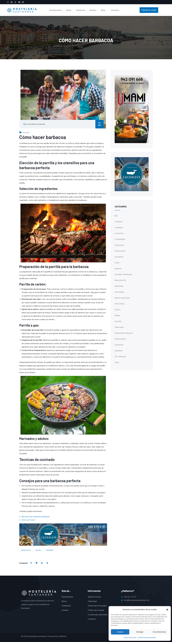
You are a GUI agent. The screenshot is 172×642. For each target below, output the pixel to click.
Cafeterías (80, 10)
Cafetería (119, 221)
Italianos (118, 268)
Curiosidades (120, 239)
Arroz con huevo (28, 520)
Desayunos (119, 245)
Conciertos (119, 233)
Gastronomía (120, 251)
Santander (119, 345)
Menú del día (120, 280)
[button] (167, 609)
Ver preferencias (159, 632)
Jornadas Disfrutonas (123, 274)
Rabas (117, 315)
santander (49, 550)
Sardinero (119, 350)
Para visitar (119, 303)
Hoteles (93, 10)
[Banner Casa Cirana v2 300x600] (132, 109)
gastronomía (26, 550)
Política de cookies (130, 637)
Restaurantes (56, 10)
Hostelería (119, 257)
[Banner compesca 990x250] (63, 534)
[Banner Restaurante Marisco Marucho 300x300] (132, 174)
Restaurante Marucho (124, 333)
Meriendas (119, 286)
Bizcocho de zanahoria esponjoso (36, 516)
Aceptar (120, 632)
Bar (116, 216)
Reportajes (119, 327)
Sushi (117, 362)
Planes (117, 309)
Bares (68, 10)
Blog (103, 10)
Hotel (117, 262)
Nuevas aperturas (122, 298)
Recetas (25, 132)
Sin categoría (120, 356)
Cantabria (119, 227)
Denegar (139, 632)
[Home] (22, 10)
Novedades (119, 292)
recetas (38, 550)
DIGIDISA (62, 636)
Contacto (115, 10)
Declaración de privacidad (147, 637)
